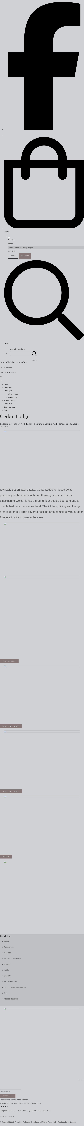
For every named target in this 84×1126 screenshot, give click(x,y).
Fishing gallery (9, 400)
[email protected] (8, 372)
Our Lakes (8, 387)
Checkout (25, 256)
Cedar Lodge (13, 397)
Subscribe (8, 1096)
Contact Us (8, 404)
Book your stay (9, 407)
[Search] (34, 353)
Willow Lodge (13, 394)
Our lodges (8, 391)
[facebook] (44, 129)
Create (73, 1122)
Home (6, 384)
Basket (13, 256)
